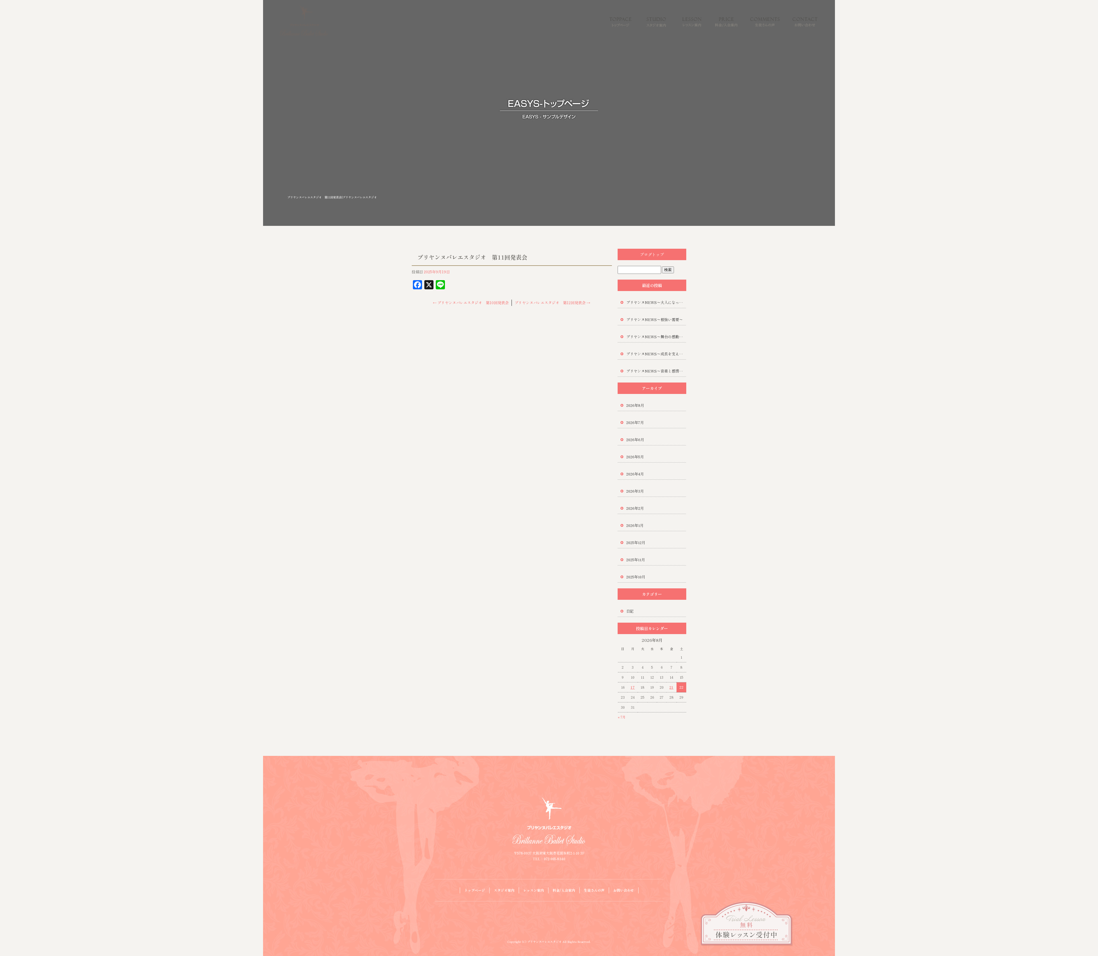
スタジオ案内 (656, 21)
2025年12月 (635, 542)
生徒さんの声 (764, 21)
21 (671, 687)
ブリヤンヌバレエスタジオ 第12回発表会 (552, 302)
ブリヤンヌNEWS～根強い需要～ (654, 319)
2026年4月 (635, 474)
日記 (630, 611)
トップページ (620, 21)
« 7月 (622, 716)
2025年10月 (635, 576)
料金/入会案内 (726, 21)
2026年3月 (635, 491)
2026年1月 (635, 525)
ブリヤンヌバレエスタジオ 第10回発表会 (471, 302)
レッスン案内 (692, 21)
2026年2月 (635, 508)
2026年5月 (635, 456)
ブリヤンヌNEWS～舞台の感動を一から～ (656, 336)
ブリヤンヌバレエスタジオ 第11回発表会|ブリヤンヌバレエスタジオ (332, 197)
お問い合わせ (805, 21)
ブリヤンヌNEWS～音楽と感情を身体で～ (656, 371)
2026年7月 (635, 422)
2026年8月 (635, 405)
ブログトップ (652, 254)
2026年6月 (635, 439)
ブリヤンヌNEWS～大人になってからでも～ (656, 302)
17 (632, 687)
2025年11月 (635, 559)
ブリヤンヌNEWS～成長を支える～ (656, 353)
